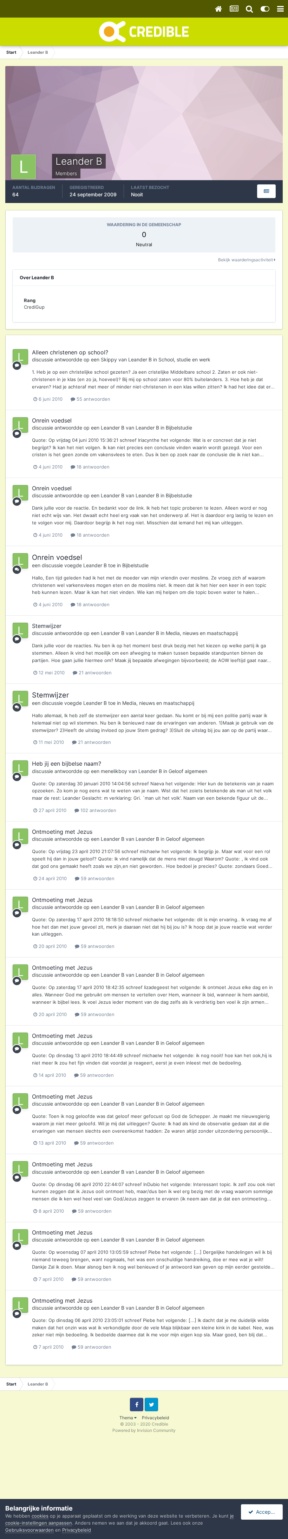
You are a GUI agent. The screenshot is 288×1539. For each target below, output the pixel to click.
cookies (40, 1516)
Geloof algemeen (188, 771)
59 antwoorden (96, 878)
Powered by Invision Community (144, 1430)
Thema (126, 1417)
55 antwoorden (92, 399)
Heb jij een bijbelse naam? (66, 763)
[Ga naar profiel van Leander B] (20, 357)
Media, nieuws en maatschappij (202, 633)
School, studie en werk (184, 359)
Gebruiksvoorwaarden (29, 1530)
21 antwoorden (94, 672)
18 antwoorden (92, 467)
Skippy (109, 359)
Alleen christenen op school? (70, 352)
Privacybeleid (155, 1417)
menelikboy (114, 771)
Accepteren (268, 1512)
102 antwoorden (97, 810)
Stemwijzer (46, 625)
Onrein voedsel (52, 420)
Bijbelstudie (179, 428)
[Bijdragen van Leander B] (266, 191)
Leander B (140, 359)
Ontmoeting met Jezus (62, 831)
